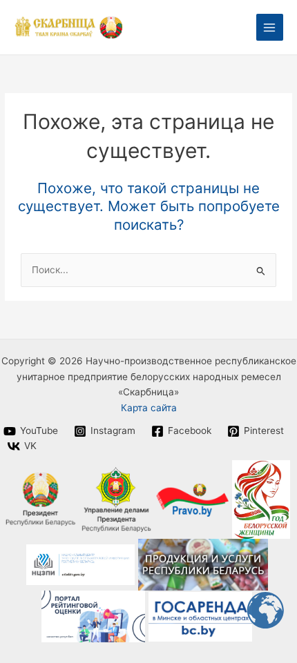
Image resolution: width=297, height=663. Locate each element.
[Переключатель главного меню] (269, 27)
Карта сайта (149, 407)
